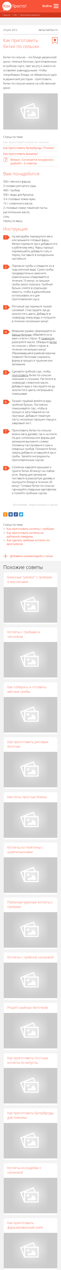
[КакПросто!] (14, 6)
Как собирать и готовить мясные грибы (26, 689)
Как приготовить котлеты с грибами (30, 529)
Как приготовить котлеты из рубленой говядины (25, 534)
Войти (47, 6)
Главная (6, 14)
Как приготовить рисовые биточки (27, 744)
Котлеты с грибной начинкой (30, 957)
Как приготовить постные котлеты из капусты (27, 1060)
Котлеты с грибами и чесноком (23, 634)
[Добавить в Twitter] (21, 514)
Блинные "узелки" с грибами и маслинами (29, 579)
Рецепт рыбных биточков (27, 1007)
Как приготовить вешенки (20, 154)
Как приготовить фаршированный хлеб (25, 1225)
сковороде (47, 338)
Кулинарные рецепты (30, 14)
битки (53, 342)
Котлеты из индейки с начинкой (24, 1170)
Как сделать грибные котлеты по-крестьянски (28, 542)
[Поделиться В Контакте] (10, 514)
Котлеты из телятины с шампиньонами (25, 849)
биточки (26, 334)
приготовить (20, 375)
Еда (15, 14)
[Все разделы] (56, 6)
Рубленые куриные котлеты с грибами (30, 904)
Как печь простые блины (27, 797)
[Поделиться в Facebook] (16, 514)
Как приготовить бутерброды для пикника (30, 1115)
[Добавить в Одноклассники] (5, 514)
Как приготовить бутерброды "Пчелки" (29, 148)
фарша (16, 334)
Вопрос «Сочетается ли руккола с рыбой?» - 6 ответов (32, 161)
